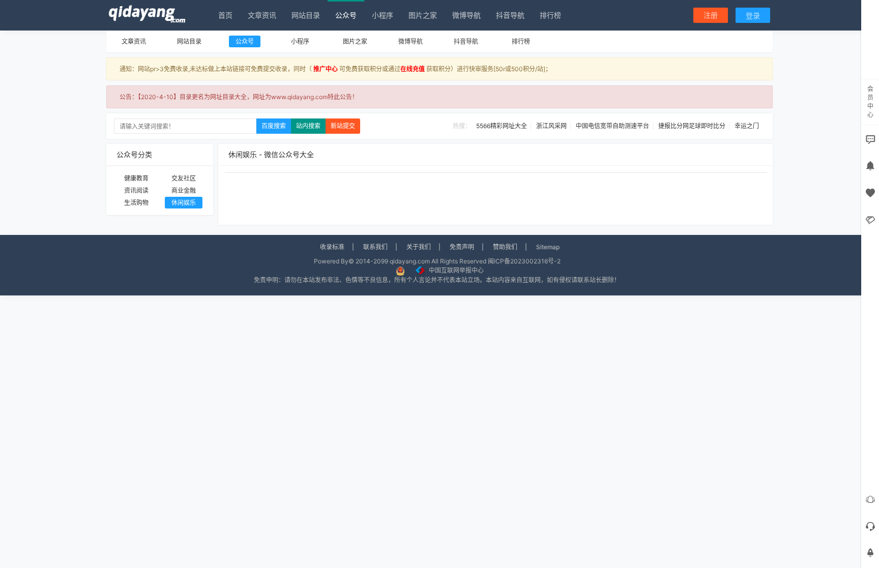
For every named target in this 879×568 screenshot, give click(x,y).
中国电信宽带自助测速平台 (612, 126)
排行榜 (550, 15)
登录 (753, 15)
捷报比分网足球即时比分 (691, 126)
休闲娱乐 (183, 202)
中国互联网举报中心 (456, 270)
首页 (225, 15)
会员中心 (870, 101)
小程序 (382, 15)
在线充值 (412, 69)
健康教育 (136, 178)
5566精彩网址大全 (501, 126)
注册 (711, 15)
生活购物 (136, 202)
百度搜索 (273, 126)
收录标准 (332, 247)
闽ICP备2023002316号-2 (524, 261)
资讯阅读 (136, 190)
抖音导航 (510, 15)
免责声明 (462, 247)
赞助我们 (505, 247)
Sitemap (548, 247)
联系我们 (375, 247)
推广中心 (325, 69)
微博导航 (466, 15)
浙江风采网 (551, 126)
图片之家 (422, 15)
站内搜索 (308, 126)
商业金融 (183, 190)
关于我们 (418, 247)
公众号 (346, 15)
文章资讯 (262, 15)
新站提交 (343, 126)
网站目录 (305, 15)
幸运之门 (747, 126)
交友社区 (183, 178)
